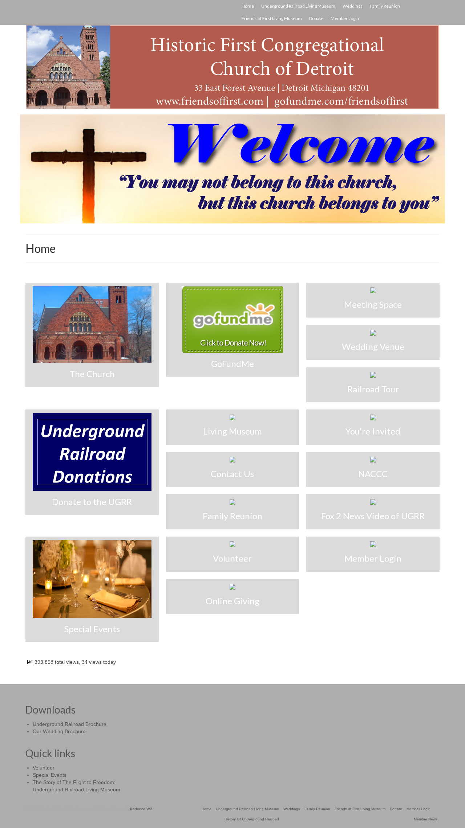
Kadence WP (141, 809)
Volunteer (43, 768)
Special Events (49, 775)
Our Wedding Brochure (59, 731)
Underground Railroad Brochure (69, 724)
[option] (232, 168)
